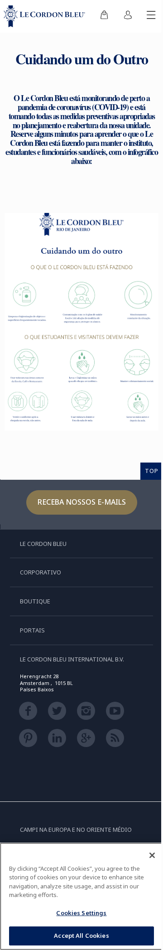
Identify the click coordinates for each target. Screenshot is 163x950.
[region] (81, 896)
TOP (151, 471)
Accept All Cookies (81, 935)
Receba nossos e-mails (82, 502)
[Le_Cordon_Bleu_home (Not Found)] (46, 16)
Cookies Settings (81, 913)
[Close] (152, 855)
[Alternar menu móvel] (151, 16)
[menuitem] (104, 16)
